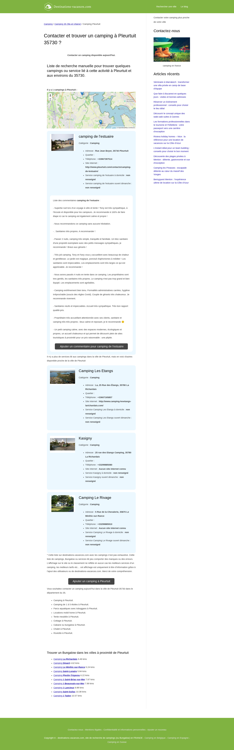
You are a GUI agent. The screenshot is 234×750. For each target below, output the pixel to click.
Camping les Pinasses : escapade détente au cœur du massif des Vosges (170, 171)
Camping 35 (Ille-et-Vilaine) (67, 24)
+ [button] (50, 95)
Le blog (184, 6)
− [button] (50, 98)
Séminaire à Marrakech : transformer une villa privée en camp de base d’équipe (171, 85)
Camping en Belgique (155, 738)
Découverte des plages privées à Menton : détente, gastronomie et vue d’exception (172, 159)
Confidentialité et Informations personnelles (124, 730)
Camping (48, 24)
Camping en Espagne (178, 738)
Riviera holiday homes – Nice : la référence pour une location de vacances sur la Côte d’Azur (169, 139)
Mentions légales (93, 730)
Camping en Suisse (117, 742)
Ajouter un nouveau (156, 730)
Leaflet (114, 128)
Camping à (69, 679)
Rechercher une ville (166, 6)
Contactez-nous (75, 730)
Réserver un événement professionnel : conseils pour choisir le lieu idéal (171, 105)
